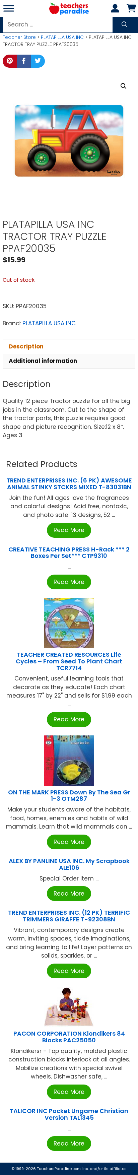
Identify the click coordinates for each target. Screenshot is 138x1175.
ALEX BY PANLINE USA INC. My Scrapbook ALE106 (69, 864)
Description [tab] (26, 346)
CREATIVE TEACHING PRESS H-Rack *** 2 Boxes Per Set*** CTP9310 (69, 552)
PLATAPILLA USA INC (62, 37)
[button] (124, 86)
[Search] (124, 25)
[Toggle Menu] (8, 8)
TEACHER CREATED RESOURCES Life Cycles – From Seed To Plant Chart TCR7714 (69, 661)
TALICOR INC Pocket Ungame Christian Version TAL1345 (69, 1114)
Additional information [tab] (43, 361)
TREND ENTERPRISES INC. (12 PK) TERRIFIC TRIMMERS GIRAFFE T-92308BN (69, 915)
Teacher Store (19, 37)
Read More (69, 530)
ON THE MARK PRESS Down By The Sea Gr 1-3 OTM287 (69, 795)
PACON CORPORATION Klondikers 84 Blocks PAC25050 (69, 1036)
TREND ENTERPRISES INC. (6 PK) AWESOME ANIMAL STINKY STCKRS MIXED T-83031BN (69, 483)
